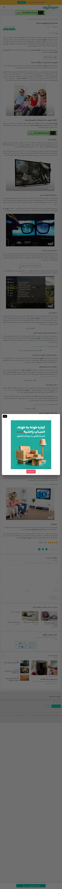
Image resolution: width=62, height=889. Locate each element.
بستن (5, 416)
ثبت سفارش (31, 472)
